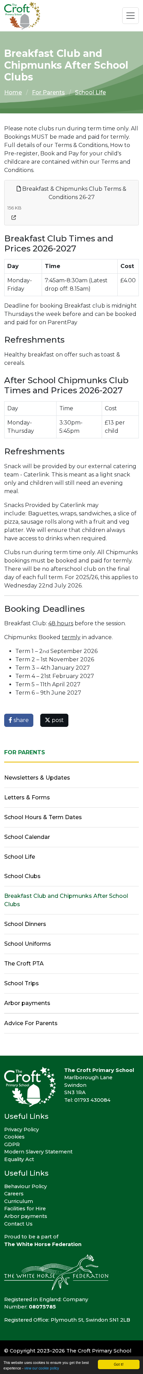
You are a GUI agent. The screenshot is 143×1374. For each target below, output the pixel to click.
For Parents (48, 92)
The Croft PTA (24, 963)
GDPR (12, 1144)
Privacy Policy (21, 1129)
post (57, 720)
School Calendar (27, 837)
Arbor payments (27, 1003)
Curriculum (18, 1201)
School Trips (21, 983)
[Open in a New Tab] (13, 218)
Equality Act (19, 1159)
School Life (90, 92)
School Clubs (22, 876)
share (20, 720)
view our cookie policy (41, 1368)
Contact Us (18, 1224)
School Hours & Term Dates (43, 817)
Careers (14, 1194)
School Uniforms (27, 944)
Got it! (119, 1364)
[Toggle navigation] (130, 15)
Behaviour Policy (25, 1186)
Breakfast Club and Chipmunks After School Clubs (66, 900)
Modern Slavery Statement (38, 1152)
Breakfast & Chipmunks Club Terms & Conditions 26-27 (73, 193)
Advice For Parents (31, 1023)
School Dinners (25, 924)
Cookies (14, 1137)
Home (13, 92)
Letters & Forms (27, 797)
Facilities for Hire (25, 1208)
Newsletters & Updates (37, 777)
